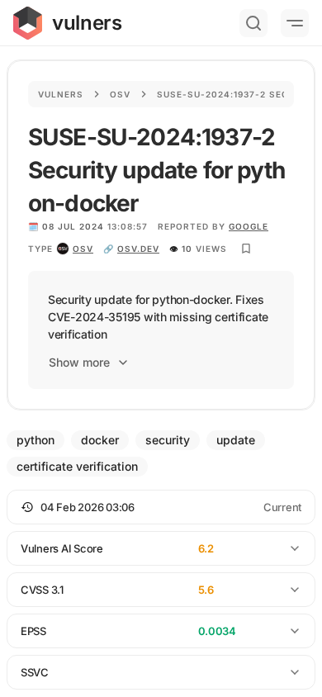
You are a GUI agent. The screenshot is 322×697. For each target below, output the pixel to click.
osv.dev (138, 249)
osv (83, 249)
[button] (161, 507)
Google (248, 226)
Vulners (60, 94)
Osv (120, 94)
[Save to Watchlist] (246, 248)
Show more (79, 362)
